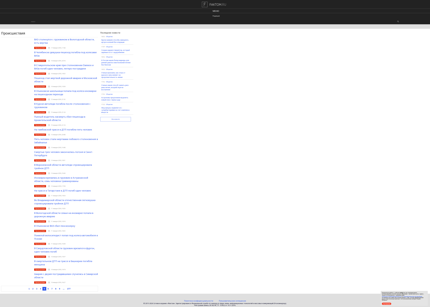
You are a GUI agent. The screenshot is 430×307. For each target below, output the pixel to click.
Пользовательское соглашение (232, 301)
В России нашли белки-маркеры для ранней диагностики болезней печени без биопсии (115, 62)
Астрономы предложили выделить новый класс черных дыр (114, 99)
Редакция (216, 16)
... (63, 289)
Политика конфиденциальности (198, 301)
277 (69, 289)
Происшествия (40, 48)
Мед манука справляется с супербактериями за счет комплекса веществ (115, 110)
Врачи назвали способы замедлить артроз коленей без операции (115, 41)
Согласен (386, 304)
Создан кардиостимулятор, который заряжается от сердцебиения (115, 51)
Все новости (116, 119)
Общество (109, 37)
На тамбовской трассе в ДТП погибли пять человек (63, 129)
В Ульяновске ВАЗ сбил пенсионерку (54, 225)
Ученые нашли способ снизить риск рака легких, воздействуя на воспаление (115, 87)
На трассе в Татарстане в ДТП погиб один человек (62, 190)
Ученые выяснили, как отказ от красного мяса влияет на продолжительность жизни (113, 75)
